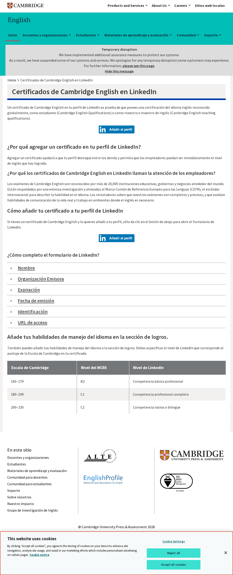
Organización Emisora (41, 279)
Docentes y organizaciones (45, 35)
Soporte (211, 35)
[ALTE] (100, 471)
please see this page (138, 65)
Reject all (173, 553)
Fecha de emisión (36, 301)
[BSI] (176, 499)
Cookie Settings (173, 541)
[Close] (226, 553)
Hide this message (119, 71)
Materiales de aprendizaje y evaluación (136, 35)
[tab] (116, 268)
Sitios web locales (210, 5)
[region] (116, 553)
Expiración (29, 290)
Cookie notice (39, 555)
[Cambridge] (25, 7)
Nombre (26, 268)
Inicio (12, 35)
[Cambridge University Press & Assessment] (192, 469)
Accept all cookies (173, 565)
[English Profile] (103, 492)
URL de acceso (32, 322)
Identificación (33, 312)
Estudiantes (86, 35)
